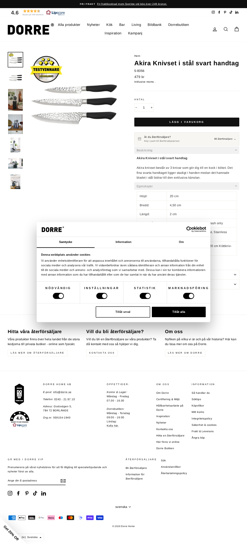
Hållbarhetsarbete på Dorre (170, 407)
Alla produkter (69, 25)
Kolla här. (113, 425)
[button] (37, 12)
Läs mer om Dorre (185, 352)
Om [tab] (181, 242)
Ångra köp (198, 437)
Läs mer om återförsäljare (37, 352)
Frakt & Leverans (203, 431)
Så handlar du (201, 392)
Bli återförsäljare (136, 468)
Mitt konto (198, 412)
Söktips (196, 399)
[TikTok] (35, 493)
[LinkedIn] (43, 493)
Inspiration (113, 33)
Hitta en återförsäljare (170, 435)
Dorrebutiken (178, 25)
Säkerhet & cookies (204, 424)
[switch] (101, 296)
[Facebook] (18, 493)
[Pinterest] (27, 493)
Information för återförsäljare (135, 476)
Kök (109, 25)
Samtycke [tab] (65, 242)
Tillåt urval (122, 312)
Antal (139, 99)
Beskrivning (144, 150)
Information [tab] (123, 242)
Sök (163, 460)
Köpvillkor (198, 405)
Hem (137, 55)
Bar (122, 25)
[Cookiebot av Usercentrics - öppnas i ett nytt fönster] (189, 229)
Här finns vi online (168, 441)
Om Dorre (162, 392)
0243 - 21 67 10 (64, 399)
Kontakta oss (102, 352)
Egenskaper (145, 186)
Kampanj (135, 33)
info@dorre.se (62, 392)
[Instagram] (10, 493)
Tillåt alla (178, 312)
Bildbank (155, 25)
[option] (123, 4)
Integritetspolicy (202, 418)
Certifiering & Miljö (168, 399)
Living (136, 25)
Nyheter (93, 25)
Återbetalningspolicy (174, 473)
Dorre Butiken (165, 448)
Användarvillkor (171, 466)
